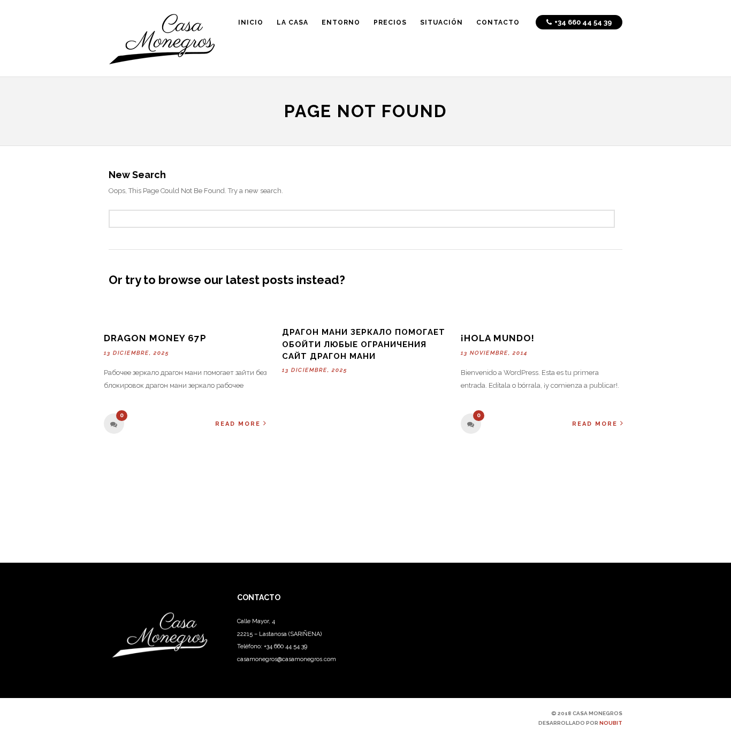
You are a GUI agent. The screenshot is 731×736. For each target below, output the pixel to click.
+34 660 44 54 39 (285, 646)
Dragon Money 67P (155, 338)
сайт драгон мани (329, 356)
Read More (238, 423)
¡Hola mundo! (498, 338)
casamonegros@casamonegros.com (286, 659)
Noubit (610, 723)
